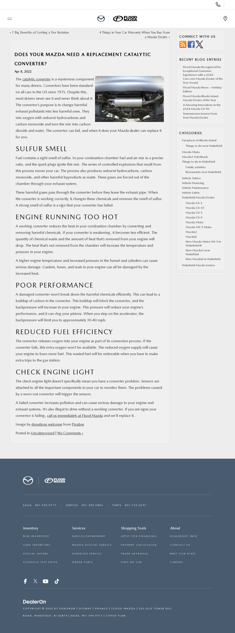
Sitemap (85, 608)
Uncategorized (42, 433)
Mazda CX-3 (194, 203)
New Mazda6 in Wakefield (203, 259)
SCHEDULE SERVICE (87, 553)
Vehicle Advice (191, 178)
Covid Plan (116, 615)
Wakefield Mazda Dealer (198, 197)
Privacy (101, 608)
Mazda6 (191, 236)
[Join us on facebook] (191, 44)
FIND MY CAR (131, 562)
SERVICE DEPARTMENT (89, 536)
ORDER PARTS (82, 562)
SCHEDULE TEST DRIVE (40, 562)
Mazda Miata (191, 152)
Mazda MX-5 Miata (198, 227)
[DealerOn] (34, 602)
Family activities (196, 167)
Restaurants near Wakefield (203, 172)
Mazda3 (191, 232)
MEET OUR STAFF (183, 553)
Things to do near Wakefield (204, 145)
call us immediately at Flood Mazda (75, 415)
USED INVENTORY (36, 544)
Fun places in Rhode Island (199, 140)
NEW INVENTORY (36, 536)
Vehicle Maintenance (195, 187)
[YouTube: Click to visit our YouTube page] (46, 581)
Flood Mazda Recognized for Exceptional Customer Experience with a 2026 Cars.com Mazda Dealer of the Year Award (203, 74)
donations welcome (46, 424)
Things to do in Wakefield (198, 161)
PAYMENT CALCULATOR (139, 544)
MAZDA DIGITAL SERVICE (92, 544)
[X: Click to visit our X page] (35, 581)
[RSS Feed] (183, 44)
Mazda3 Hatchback (195, 156)
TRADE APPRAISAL (134, 553)
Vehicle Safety (191, 192)
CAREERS (176, 562)
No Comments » (70, 433)
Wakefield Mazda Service (198, 265)
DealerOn (67, 608)
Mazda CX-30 (195, 207)
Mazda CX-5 (194, 212)
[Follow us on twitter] (199, 44)
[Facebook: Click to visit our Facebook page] (26, 581)
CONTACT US (180, 544)
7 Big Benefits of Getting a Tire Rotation (40, 32)
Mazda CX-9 (194, 217)
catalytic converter (36, 79)
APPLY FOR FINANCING (139, 536)
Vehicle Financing (193, 183)
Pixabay (78, 424)
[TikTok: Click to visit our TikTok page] (57, 581)
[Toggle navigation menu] (7, 18)
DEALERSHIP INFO (184, 536)
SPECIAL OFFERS (35, 553)
